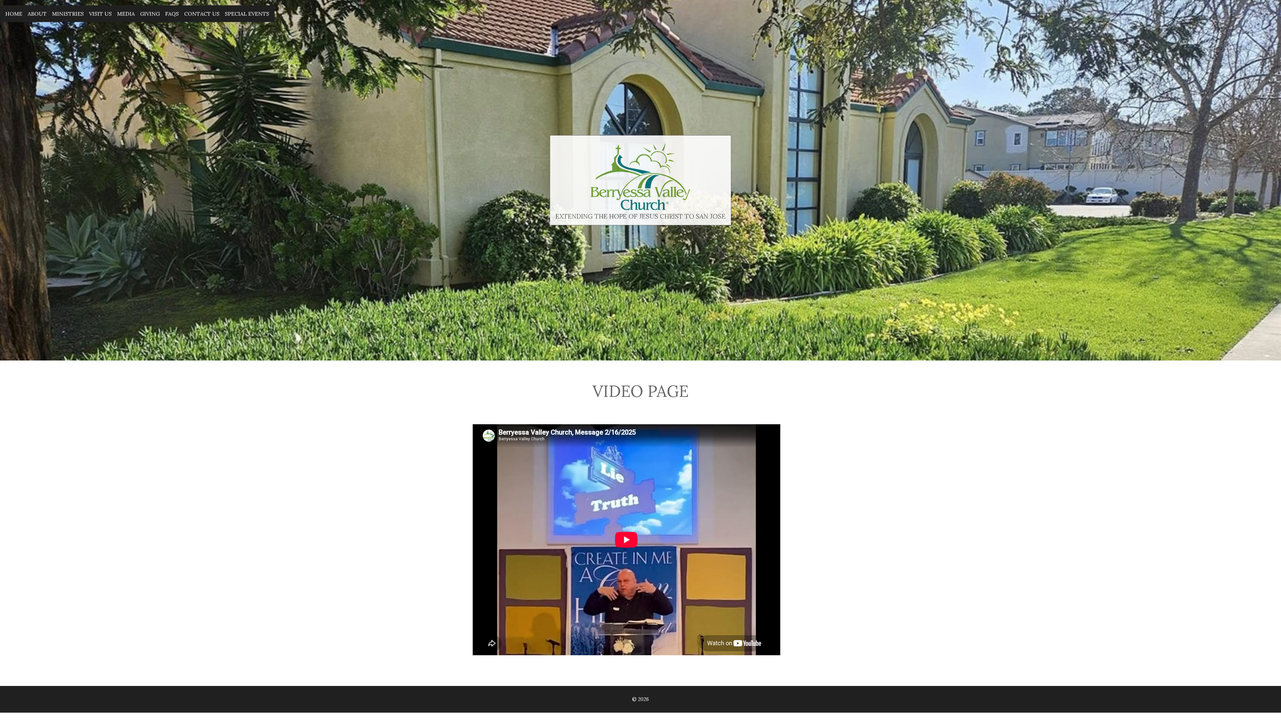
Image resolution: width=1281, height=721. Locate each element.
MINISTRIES (68, 13)
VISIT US (100, 13)
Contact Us (202, 13)
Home (13, 13)
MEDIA (126, 13)
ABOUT (37, 13)
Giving (150, 13)
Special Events (247, 13)
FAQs (172, 13)
